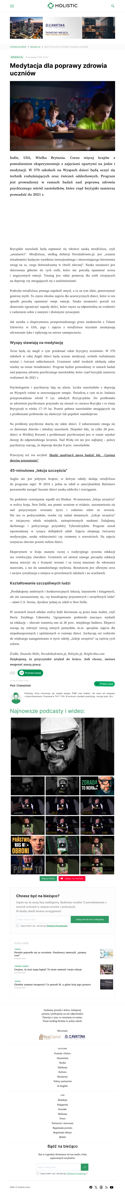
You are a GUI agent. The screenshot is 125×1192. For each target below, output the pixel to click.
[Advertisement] (62, 222)
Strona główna (18, 47)
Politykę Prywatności (57, 926)
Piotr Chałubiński (20, 685)
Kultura (62, 1072)
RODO (62, 1137)
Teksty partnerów (62, 1081)
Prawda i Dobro (62, 1053)
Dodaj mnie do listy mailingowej (90, 919)
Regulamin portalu (62, 1128)
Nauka (62, 1063)
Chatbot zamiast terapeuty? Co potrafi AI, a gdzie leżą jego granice (52, 984)
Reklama (62, 1114)
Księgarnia (62, 1105)
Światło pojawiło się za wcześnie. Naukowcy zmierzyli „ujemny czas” (50, 954)
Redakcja (62, 1100)
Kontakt (62, 1109)
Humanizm (62, 1058)
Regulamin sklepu (62, 1132)
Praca (62, 1118)
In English (62, 1086)
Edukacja (35, 47)
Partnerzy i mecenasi (62, 1123)
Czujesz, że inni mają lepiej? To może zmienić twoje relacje (48, 969)
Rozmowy (62, 1077)
